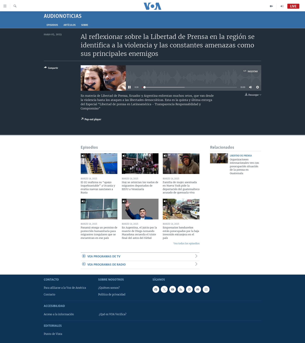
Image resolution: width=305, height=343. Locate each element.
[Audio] (282, 6)
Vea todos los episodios (186, 243)
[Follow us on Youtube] (172, 289)
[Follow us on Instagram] (206, 289)
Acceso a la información (59, 314)
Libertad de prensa (241, 156)
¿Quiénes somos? (109, 288)
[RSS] (181, 289)
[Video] (271, 6)
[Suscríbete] (197, 289)
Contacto (49, 294)
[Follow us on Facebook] (155, 289)
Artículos (70, 25)
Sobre (84, 25)
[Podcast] (189, 289)
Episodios (52, 25)
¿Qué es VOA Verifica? (112, 314)
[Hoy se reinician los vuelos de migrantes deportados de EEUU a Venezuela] (140, 163)
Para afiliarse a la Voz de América (65, 288)
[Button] (51, 68)
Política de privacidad (111, 294)
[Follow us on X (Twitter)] (164, 289)
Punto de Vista (53, 334)
